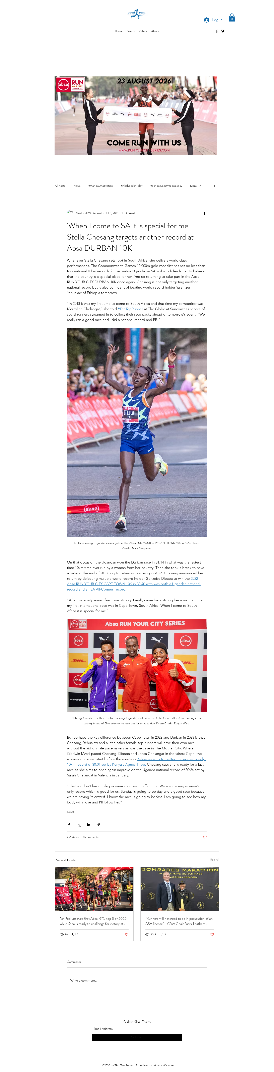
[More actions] (204, 213)
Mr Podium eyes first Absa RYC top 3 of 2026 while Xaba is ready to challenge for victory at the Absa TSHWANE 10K (93, 921)
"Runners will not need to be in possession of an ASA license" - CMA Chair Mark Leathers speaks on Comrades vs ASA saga (179, 921)
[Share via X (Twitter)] (79, 825)
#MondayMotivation (100, 186)
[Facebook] (217, 31)
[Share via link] (98, 825)
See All (214, 859)
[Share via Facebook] (69, 825)
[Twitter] (223, 31)
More (193, 186)
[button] (231, 17)
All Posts (60, 186)
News (76, 186)
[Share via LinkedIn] (88, 825)
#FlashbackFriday (131, 186)
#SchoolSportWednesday (166, 186)
